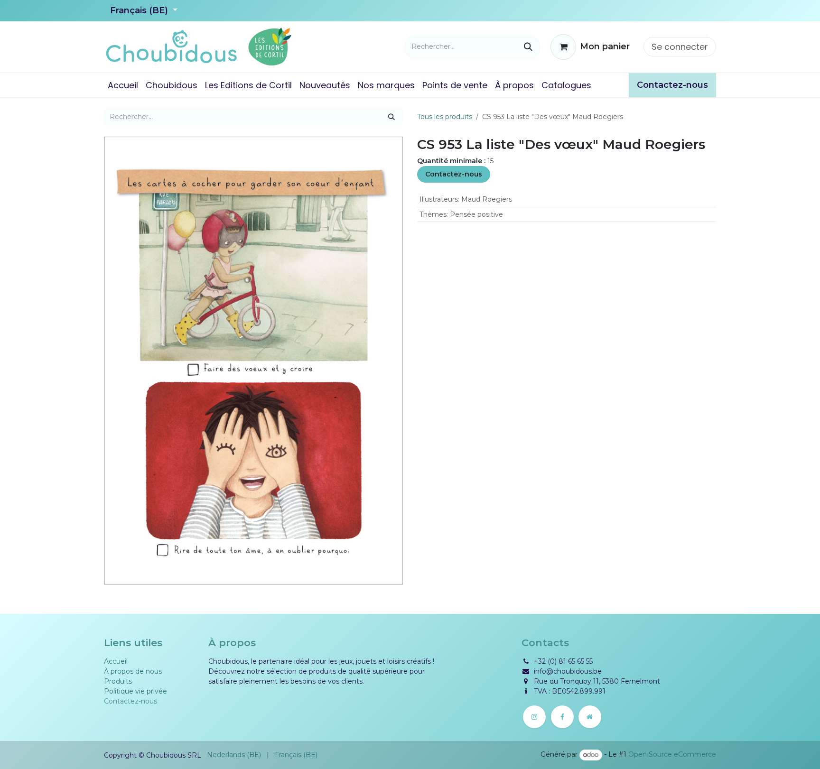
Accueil (116, 661)
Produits (118, 681)
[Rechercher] (528, 47)
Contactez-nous (453, 174)
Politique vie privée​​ (135, 691)
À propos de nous (133, 671)
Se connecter (680, 47)
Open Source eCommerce (672, 754)
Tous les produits (444, 116)
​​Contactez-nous (672, 85)
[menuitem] (123, 85)
